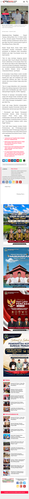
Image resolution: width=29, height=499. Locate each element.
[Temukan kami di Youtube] (20, 182)
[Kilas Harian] (8, 482)
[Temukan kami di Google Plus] (17, 182)
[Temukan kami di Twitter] (10, 182)
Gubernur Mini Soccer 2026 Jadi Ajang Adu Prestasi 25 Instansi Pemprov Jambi (17, 442)
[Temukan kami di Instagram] (6, 182)
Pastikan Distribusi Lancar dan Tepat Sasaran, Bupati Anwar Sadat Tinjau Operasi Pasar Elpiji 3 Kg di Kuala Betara (14, 19)
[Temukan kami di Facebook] (17, 482)
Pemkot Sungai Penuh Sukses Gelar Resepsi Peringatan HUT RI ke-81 (17, 403)
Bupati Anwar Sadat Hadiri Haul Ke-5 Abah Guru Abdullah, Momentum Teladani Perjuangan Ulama (15, 143)
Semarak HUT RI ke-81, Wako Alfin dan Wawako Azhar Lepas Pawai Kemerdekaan (18, 384)
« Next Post (7, 186)
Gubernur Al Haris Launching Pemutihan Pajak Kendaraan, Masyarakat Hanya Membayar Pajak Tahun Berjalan (17, 391)
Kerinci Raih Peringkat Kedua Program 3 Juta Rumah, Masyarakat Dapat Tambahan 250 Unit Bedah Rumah (18, 437)
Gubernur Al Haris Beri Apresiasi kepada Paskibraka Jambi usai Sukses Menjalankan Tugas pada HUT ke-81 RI (17, 397)
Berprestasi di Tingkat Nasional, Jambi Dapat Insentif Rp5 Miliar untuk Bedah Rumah (17, 472)
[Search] (27, 2)
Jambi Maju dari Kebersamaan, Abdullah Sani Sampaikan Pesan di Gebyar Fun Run (18, 409)
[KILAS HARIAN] (15, 2)
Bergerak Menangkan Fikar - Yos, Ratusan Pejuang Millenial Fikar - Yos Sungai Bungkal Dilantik (17, 466)
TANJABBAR (5, 13)
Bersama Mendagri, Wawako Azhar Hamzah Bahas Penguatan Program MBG (17, 424)
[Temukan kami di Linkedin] (13, 182)
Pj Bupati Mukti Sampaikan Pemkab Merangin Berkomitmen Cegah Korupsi (17, 454)
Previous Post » (21, 194)
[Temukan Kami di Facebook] (3, 182)
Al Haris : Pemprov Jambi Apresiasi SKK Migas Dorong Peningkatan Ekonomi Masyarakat (18, 460)
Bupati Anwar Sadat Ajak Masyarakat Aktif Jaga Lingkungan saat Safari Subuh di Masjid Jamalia (14, 148)
